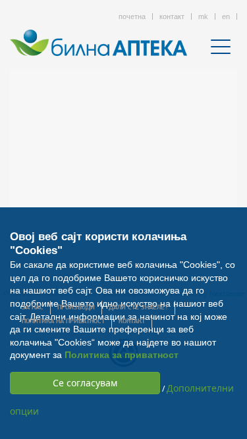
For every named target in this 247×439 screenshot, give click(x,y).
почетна (132, 16)
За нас (32, 307)
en (226, 16)
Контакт (132, 321)
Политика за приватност (121, 354)
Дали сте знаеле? (138, 307)
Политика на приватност (63, 321)
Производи (76, 307)
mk (203, 16)
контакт (171, 16)
